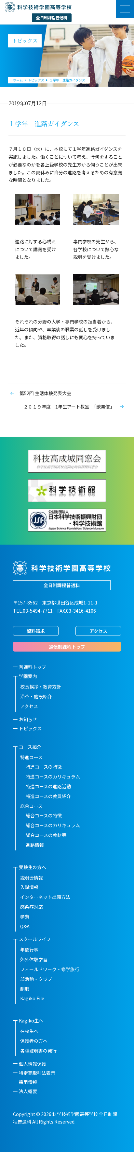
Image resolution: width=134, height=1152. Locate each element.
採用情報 (28, 1082)
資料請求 (36, 631)
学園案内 (28, 676)
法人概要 (28, 1091)
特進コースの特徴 (44, 766)
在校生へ (29, 1031)
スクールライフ (35, 939)
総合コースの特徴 (44, 815)
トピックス (30, 728)
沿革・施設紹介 (36, 696)
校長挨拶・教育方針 (40, 686)
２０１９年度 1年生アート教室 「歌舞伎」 (68, 406)
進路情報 (35, 845)
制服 (24, 989)
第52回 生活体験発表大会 (45, 393)
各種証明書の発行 (38, 1050)
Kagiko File (32, 998)
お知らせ (28, 719)
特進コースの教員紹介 (48, 796)
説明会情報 (31, 877)
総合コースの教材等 (46, 835)
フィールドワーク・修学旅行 (49, 969)
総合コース (31, 806)
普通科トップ (32, 667)
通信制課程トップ (67, 646)
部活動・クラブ (36, 979)
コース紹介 (30, 746)
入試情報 (29, 887)
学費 (24, 916)
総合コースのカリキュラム (53, 825)
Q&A (25, 926)
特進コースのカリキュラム (53, 776)
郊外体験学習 (33, 959)
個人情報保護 (32, 1063)
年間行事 (29, 949)
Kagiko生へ (31, 1020)
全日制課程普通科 (62, 585)
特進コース (31, 757)
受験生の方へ (32, 867)
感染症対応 (31, 906)
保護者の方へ (33, 1041)
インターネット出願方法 (45, 897)
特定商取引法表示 (37, 1073)
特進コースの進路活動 (48, 786)
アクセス (98, 631)
